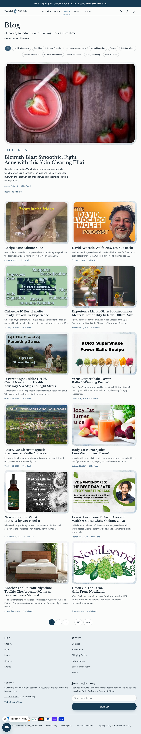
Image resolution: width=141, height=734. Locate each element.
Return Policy (78, 660)
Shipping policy (104, 725)
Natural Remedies (98, 48)
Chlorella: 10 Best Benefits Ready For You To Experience (26, 313)
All (8, 48)
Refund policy (51, 725)
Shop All (45, 11)
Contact (76, 643)
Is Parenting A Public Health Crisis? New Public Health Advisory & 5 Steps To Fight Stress (30, 382)
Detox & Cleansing (54, 48)
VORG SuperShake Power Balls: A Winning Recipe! (91, 380)
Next (88, 622)
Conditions (38, 48)
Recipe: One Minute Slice (23, 248)
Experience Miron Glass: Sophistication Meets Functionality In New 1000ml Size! (103, 313)
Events (88, 11)
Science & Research (31, 54)
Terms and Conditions (85, 725)
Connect (76, 11)
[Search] (121, 11)
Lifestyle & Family (93, 54)
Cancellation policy (122, 725)
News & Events (111, 54)
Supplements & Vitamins (76, 48)
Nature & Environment (53, 54)
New (56, 11)
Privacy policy (66, 725)
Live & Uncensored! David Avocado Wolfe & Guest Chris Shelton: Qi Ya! (99, 519)
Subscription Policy (81, 666)
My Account (77, 649)
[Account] (127, 11)
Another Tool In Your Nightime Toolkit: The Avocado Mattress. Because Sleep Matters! (28, 591)
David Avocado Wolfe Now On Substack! (102, 248)
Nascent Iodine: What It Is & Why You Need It (22, 519)
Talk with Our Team (13, 702)
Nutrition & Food (127, 48)
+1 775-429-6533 (11, 696)
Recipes (113, 48)
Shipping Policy (79, 655)
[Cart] (134, 11)
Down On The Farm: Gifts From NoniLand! (89, 589)
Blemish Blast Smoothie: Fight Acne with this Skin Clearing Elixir (45, 159)
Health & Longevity (21, 48)
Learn (65, 11)
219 (78, 622)
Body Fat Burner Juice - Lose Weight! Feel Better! (90, 451)
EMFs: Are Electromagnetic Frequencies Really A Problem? (27, 451)
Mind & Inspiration (74, 54)
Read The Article (13, 191)
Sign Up (104, 706)
